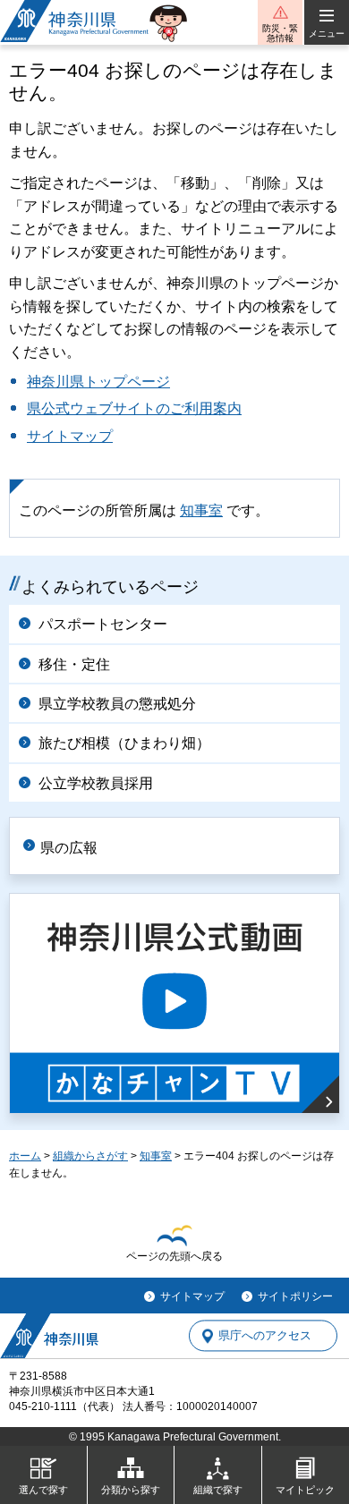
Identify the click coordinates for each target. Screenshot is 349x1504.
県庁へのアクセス (264, 1336)
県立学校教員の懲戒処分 (117, 703)
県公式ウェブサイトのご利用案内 (134, 408)
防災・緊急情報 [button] (280, 33)
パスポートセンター (102, 624)
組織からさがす (90, 1156)
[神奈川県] (49, 1335)
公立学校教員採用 (95, 783)
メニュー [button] (327, 33)
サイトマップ (70, 436)
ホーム (25, 1156)
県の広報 (69, 847)
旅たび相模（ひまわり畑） (124, 743)
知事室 (201, 510)
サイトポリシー (295, 1296)
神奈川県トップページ (98, 381)
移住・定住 (74, 664)
